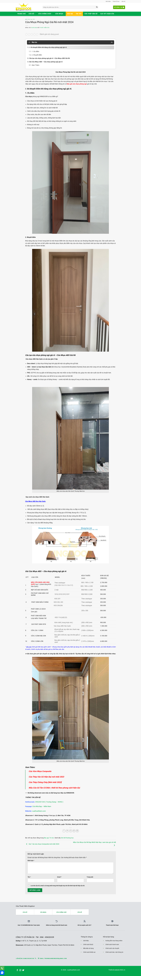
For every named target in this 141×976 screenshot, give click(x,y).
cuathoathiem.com (39, 811)
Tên (29, 877)
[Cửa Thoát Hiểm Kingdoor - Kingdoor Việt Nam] (27, 7)
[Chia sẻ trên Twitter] (67, 830)
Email (59, 877)
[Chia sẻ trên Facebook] (63, 830)
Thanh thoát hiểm (36, 18)
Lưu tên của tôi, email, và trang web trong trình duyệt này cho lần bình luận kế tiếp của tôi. (58, 885)
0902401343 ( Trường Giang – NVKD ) (49, 802)
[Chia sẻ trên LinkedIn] (77, 830)
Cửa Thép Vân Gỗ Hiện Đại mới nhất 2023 (46, 777)
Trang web (90, 877)
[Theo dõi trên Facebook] (17, 970)
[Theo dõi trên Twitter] (23, 970)
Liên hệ (123, 1)
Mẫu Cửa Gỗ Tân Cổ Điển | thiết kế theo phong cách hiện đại (54, 788)
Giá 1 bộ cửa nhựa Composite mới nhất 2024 (43, 844)
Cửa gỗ (31, 14)
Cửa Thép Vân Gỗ (90, 14)
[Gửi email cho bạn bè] (70, 830)
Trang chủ (21, 14)
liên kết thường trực (67, 838)
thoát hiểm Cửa (44, 27)
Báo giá (70, 14)
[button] (119, 7)
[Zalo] (2, 973)
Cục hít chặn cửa (107, 14)
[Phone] (2, 968)
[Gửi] (96, 7)
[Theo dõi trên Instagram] (20, 970)
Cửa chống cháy (44, 14)
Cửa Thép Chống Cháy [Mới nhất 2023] (45, 782)
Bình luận (31, 860)
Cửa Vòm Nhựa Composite (40, 771)
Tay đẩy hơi (21, 18)
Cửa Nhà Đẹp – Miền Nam (41, 806)
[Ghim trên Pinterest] (73, 830)
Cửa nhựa (59, 14)
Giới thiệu (108, 1)
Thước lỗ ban (116, 1)
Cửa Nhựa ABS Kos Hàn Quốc (35, 501)
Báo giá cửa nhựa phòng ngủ (77, 84)
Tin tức (79, 14)
